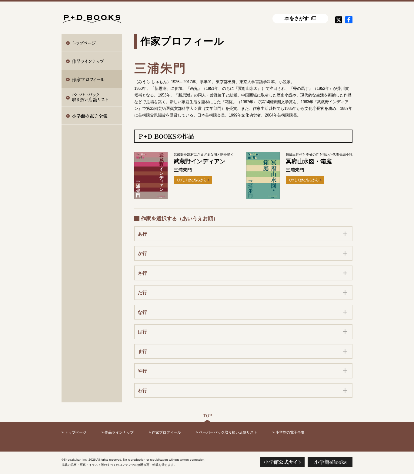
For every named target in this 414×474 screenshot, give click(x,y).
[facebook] (348, 19)
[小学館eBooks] (330, 462)
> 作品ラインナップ (118, 432)
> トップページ (74, 432)
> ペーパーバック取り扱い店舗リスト (226, 432)
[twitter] (338, 19)
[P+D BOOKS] (92, 16)
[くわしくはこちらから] (193, 180)
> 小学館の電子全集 (288, 432)
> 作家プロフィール (165, 432)
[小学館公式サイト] (282, 462)
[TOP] (207, 417)
